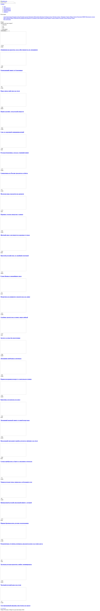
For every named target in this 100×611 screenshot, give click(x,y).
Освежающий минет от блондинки (12, 70)
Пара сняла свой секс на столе (10, 91)
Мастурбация (7, 18)
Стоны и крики (55, 18)
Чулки (73, 18)
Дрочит (68, 16)
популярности (7, 8)
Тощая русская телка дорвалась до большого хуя (16, 482)
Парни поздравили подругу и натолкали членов (16, 379)
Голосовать (3, 30)
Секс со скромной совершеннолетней (12, 132)
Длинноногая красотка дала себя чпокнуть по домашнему (19, 50)
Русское (45, 18)
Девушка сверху (56, 16)
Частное (69, 18)
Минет (12, 18)
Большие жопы (16, 16)
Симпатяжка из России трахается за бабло (14, 173)
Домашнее (63, 16)
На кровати (22, 18)
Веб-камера (37, 16)
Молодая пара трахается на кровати (12, 194)
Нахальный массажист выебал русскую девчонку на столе (19, 441)
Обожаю (4, 24)
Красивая (79, 16)
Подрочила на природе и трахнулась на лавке (15, 297)
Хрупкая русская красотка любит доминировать (16, 564)
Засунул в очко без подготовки (10, 338)
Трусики (61, 18)
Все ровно (5, 29)
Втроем (42, 16)
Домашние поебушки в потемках (11, 358)
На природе (28, 18)
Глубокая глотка (48, 16)
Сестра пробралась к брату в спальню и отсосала (16, 461)
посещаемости (7, 9)
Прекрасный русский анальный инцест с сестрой (16, 502)
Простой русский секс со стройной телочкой (15, 255)
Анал (5, 16)
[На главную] (4, 1)
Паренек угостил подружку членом (12, 214)
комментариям (7, 10)
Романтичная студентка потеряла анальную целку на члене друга (22, 544)
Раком (41, 18)
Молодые (16, 18)
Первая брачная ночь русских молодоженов (15, 523)
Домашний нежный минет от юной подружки (15, 420)
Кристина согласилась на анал (10, 399)
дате (5, 6)
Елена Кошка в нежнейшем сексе (11, 276)
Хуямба (2, 4)
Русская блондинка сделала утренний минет (15, 152)
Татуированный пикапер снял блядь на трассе (15, 605)
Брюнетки (31, 16)
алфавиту (6, 11)
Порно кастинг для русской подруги (12, 111)
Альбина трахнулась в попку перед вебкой (14, 317)
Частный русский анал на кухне (11, 585)
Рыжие (49, 18)
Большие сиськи (24, 16)
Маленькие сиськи (90, 16)
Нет (3, 27)
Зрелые (75, 16)
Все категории (7, 19)
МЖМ (83, 16)
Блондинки (9, 16)
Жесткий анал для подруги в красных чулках (15, 235)
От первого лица (35, 18)
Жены (71, 16)
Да (3, 26)
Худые (65, 18)
